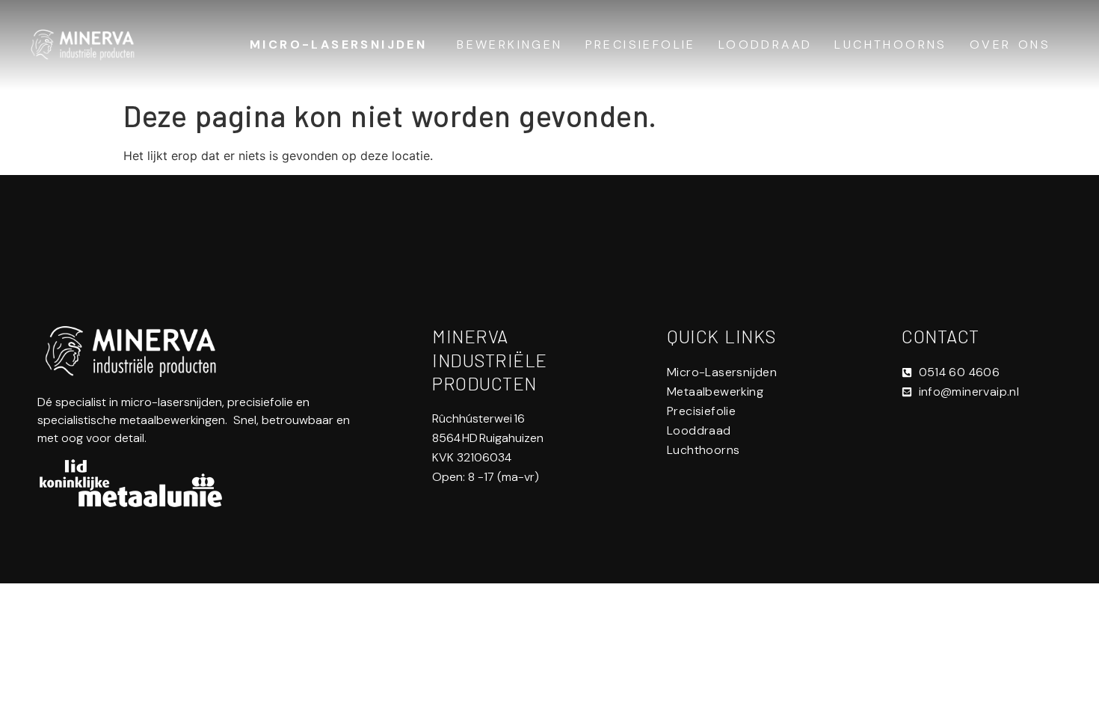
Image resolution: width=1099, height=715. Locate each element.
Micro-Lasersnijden (338, 44)
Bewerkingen (509, 44)
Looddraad (765, 44)
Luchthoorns (890, 44)
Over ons (1010, 44)
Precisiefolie (640, 44)
